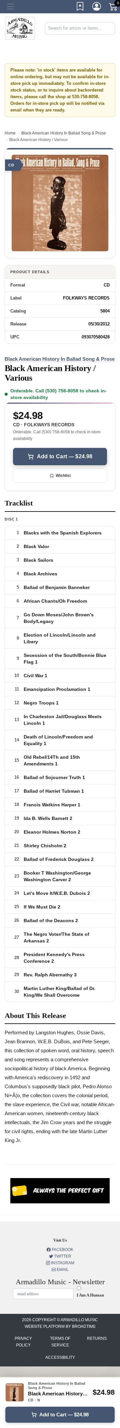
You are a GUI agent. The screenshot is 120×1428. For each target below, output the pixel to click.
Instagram (62, 1263)
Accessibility (60, 1357)
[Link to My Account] (97, 7)
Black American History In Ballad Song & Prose (63, 133)
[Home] (20, 27)
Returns (97, 1338)
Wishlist (63, 475)
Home (10, 133)
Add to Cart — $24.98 (64, 456)
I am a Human (90, 1295)
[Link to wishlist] (80, 7)
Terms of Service (60, 1341)
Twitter (62, 1256)
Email (62, 1269)
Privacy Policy (23, 1341)
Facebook (62, 1249)
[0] (113, 8)
